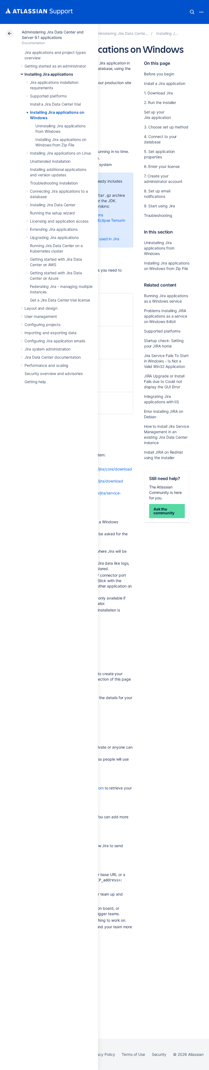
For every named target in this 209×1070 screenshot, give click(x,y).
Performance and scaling (46, 365)
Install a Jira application (164, 83)
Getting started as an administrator (55, 66)
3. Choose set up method (166, 127)
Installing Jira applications (48, 74)
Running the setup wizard (52, 213)
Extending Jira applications (54, 229)
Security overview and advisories (53, 373)
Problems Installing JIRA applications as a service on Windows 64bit (165, 316)
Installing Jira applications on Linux (60, 153)
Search (192, 12)
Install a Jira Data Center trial (55, 104)
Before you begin (159, 74)
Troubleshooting (158, 215)
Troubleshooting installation (54, 183)
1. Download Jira (158, 93)
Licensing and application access (59, 221)
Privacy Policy (102, 1054)
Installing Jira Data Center (52, 204)
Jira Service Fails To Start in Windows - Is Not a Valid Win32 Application (166, 361)
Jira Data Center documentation (52, 357)
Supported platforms (48, 96)
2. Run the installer (160, 102)
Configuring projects (42, 324)
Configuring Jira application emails (54, 341)
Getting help (35, 381)
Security (159, 1054)
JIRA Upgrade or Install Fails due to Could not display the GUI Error (164, 381)
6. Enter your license (162, 166)
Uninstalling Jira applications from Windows (159, 248)
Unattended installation (50, 161)
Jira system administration (47, 349)
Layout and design (40, 308)
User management (40, 316)
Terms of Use (133, 1054)
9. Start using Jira (159, 206)
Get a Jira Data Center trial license (60, 300)
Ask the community (163, 511)
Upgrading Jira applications (54, 237)
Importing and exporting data (50, 332)
